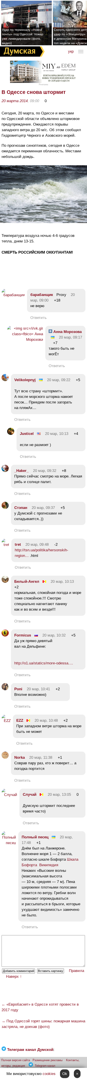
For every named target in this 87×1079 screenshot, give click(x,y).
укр (71, 51)
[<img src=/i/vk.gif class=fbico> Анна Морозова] (25, 339)
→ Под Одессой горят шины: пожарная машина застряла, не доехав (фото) (43, 1024)
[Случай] (9, 795)
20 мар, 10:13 (56, 434)
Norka (19, 757)
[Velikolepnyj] (5, 380)
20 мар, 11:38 (40, 757)
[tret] (5, 545)
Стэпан (20, 508)
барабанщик (41, 295)
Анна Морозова (67, 332)
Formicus (22, 635)
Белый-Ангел (26, 581)
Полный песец (35, 837)
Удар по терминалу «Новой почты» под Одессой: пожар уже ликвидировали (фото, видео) (22, 36)
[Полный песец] (9, 843)
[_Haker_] (5, 470)
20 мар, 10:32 (54, 635)
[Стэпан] (5, 508)
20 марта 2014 (15, 101)
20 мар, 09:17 (70, 337)
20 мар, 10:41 (38, 689)
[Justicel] (10, 433)
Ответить (38, 318)
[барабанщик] (13, 295)
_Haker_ (21, 471)
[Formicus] (5, 635)
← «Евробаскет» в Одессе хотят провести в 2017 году (40, 1007)
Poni (18, 689)
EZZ (19, 720)
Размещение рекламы (47, 1060)
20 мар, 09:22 (58, 380)
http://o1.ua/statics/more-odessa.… (43, 663)
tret (18, 544)
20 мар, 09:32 (44, 471)
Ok (64, 1074)
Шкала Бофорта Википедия (50, 862)
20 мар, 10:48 (46, 720)
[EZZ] (6, 720)
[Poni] (5, 689)
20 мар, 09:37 (43, 508)
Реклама (43, 84)
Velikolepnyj (25, 380)
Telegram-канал (45, 1065)
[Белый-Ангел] (5, 581)
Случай (29, 794)
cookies (49, 1074)
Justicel (27, 434)
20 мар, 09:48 (37, 544)
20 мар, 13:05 (59, 794)
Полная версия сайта (15, 1060)
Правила (76, 971)
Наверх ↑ (14, 976)
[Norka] (5, 757)
